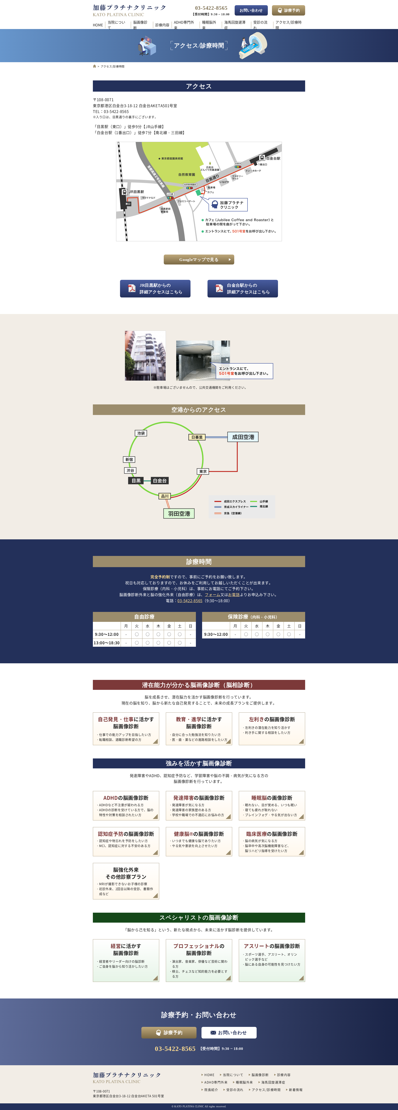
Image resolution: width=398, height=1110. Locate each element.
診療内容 (162, 24)
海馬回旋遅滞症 (234, 25)
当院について (116, 25)
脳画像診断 (140, 25)
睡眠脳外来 (209, 25)
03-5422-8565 (211, 8)
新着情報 (296, 1089)
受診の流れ (260, 25)
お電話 (234, 594)
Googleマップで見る (199, 259)
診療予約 (292, 10)
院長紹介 (211, 1089)
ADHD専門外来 (184, 25)
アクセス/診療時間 (288, 25)
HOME (98, 24)
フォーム (212, 594)
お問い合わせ (232, 1032)
